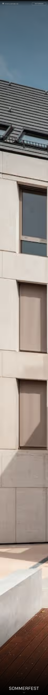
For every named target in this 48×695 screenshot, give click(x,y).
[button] (3, 3)
